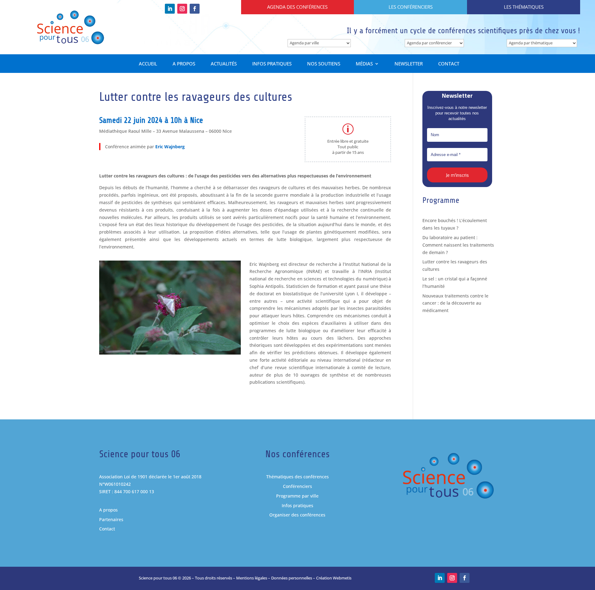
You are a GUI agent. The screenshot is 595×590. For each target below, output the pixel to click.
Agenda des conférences (297, 7)
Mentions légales (251, 578)
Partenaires (111, 519)
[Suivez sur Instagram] (182, 9)
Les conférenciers (411, 7)
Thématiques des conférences (297, 477)
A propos (184, 64)
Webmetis (342, 578)
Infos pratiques (272, 64)
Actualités (224, 64)
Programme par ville (297, 496)
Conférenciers (297, 486)
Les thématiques (524, 7)
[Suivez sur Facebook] (195, 9)
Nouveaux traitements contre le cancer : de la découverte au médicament (455, 303)
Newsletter (408, 64)
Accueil (148, 64)
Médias (364, 64)
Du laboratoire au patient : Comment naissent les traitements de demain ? (458, 245)
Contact (448, 64)
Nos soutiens (323, 64)
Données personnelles (291, 578)
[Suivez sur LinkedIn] (170, 9)
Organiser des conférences (297, 515)
